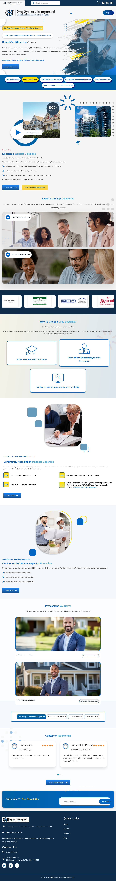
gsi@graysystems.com (14, 832)
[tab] (13, 79)
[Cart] (99, 2)
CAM (70, 786)
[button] (58, 774)
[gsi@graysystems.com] (3, 832)
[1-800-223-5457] (3, 852)
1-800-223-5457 (12, 852)
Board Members (87, 786)
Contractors (73, 790)
